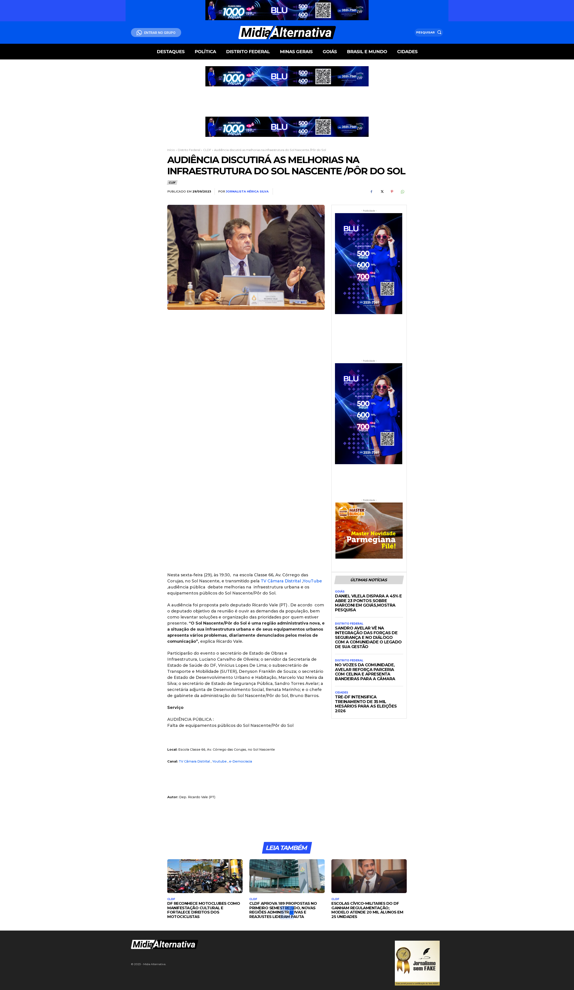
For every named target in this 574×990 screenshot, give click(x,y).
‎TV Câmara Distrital (194, 761)
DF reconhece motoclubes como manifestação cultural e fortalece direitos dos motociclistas (203, 910)
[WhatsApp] (402, 191)
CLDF (207, 150)
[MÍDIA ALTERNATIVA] (233, 944)
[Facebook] (371, 191)
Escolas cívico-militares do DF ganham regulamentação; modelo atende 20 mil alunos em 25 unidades (367, 910)
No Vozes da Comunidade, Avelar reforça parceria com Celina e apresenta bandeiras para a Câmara (365, 671)
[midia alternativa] (287, 32)
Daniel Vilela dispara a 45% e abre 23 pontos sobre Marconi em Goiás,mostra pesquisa (368, 603)
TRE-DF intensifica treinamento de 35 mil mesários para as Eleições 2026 (366, 704)
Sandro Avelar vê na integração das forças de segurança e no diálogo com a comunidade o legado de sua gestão (368, 637)
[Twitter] (381, 191)
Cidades (341, 692)
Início (171, 150)
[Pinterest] (391, 191)
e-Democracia (240, 761)
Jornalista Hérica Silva (247, 191)
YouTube (312, 581)
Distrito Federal (189, 150)
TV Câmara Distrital (281, 581)
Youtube (219, 761)
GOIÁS (339, 591)
